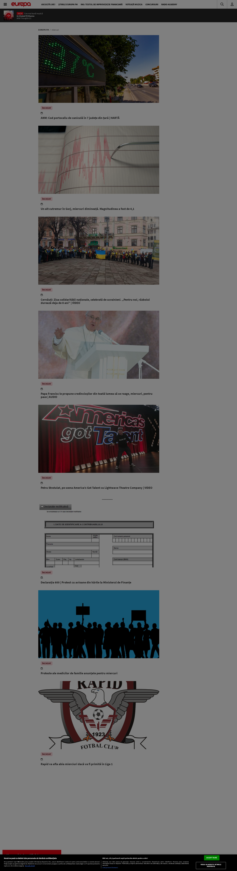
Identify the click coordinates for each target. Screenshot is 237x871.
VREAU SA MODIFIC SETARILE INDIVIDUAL (211, 865)
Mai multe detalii (30, 866)
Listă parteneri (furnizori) (110, 867)
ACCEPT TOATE (211, 858)
